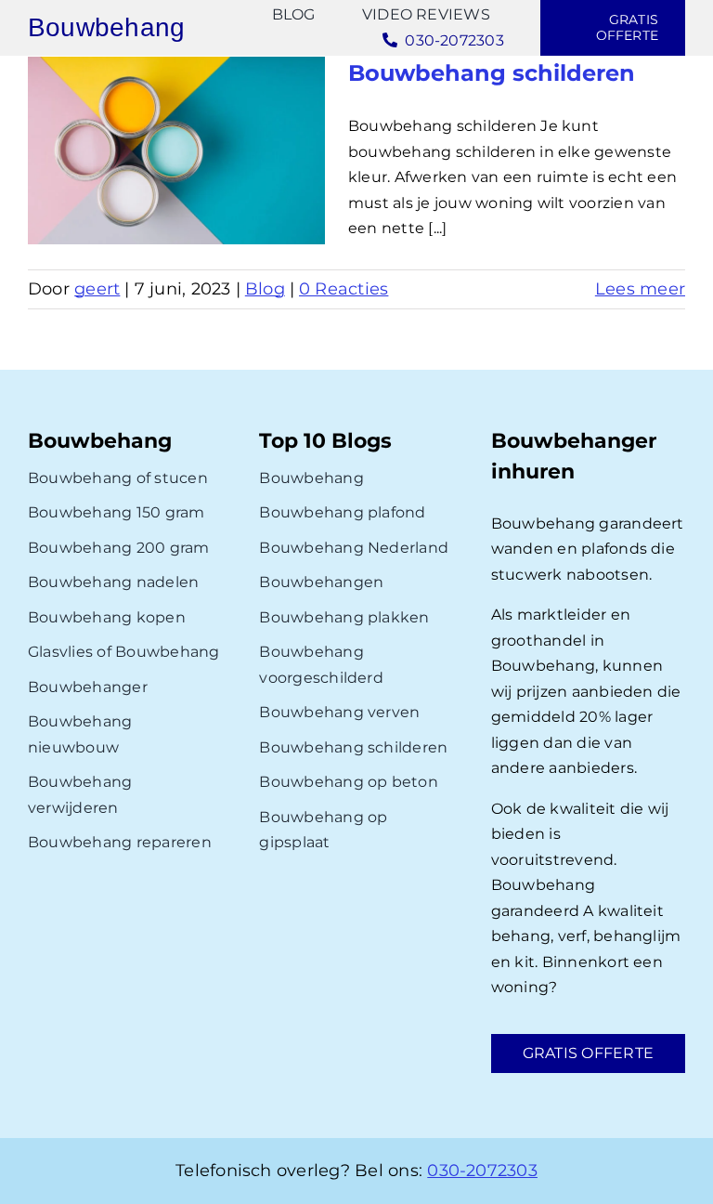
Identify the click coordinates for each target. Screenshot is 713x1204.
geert (97, 289)
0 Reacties (343, 289)
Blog (265, 289)
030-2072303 (482, 1170)
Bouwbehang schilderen (491, 72)
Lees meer (640, 289)
